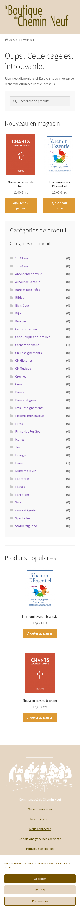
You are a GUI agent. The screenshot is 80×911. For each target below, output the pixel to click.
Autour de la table (27, 282)
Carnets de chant (27, 345)
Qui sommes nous (40, 809)
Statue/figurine (26, 526)
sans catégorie (25, 510)
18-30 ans (22, 266)
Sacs (18, 502)
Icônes (19, 439)
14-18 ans (22, 258)
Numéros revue (25, 471)
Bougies (20, 321)
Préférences (40, 901)
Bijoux (19, 313)
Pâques (20, 487)
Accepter (40, 879)
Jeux (18, 447)
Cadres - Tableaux (27, 329)
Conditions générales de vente (40, 839)
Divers (19, 392)
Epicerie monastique (29, 416)
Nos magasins (40, 819)
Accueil (13, 40)
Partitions (22, 494)
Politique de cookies (40, 849)
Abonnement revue (28, 274)
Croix (18, 384)
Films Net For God (27, 431)
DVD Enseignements (29, 408)
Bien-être (22, 305)
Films (19, 424)
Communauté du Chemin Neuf (40, 799)
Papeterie (22, 479)
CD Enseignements (28, 353)
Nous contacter (40, 829)
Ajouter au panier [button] (20, 205)
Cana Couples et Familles (32, 337)
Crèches (20, 376)
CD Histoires (24, 360)
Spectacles (22, 518)
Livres (19, 463)
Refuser (40, 890)
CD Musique (23, 368)
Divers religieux (26, 400)
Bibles (19, 297)
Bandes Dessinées (27, 290)
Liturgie (20, 455)
